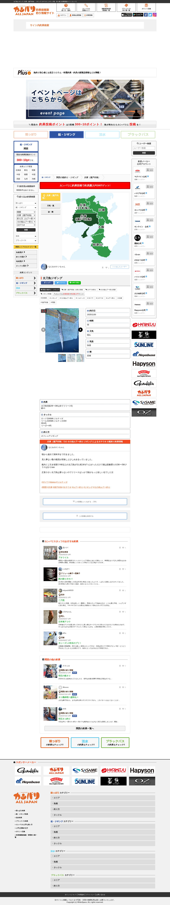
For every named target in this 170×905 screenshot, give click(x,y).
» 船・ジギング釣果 (21, 814)
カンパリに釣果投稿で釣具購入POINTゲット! (85, 185)
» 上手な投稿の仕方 (21, 828)
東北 (26, 170)
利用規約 (81, 895)
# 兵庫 (120, 298)
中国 (33, 174)
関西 (26, 174)
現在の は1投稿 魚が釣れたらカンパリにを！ (85, 124)
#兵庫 (49, 487)
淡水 (17, 236)
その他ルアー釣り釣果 (108, 290)
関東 (33, 170)
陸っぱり (19, 203)
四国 (18, 179)
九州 (26, 179)
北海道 (18, 170)
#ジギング (88, 487)
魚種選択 (20, 252)
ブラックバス (21, 240)
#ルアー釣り (77, 487)
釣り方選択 (20, 257)
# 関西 (53, 302)
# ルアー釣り (110, 298)
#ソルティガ (61, 482)
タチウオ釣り (91, 290)
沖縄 (33, 179)
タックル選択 (21, 266)
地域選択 (20, 261)
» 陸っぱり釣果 (20, 810)
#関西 (44, 487)
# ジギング (53, 298)
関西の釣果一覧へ (85, 728)
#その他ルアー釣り (101, 487)
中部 (18, 174)
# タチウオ (99, 298)
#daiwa (52, 482)
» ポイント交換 (20, 831)
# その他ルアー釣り (66, 298)
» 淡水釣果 (18, 817)
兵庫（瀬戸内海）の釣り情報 (73, 290)
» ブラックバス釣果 (21, 821)
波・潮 (50, 212)
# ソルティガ (80, 298)
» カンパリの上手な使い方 (23, 824)
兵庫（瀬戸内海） (92, 177)
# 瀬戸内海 (44, 302)
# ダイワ (90, 298)
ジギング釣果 (46, 294)
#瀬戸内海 (57, 487)
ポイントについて (71, 895)
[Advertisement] (85, 49)
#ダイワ (45, 482)
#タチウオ (67, 487)
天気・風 (50, 206)
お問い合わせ (100, 895)
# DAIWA (44, 298)
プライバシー (90, 895)
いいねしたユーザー (120, 267)
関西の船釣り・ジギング (67, 177)
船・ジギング (21, 207)
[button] (80, 330)
